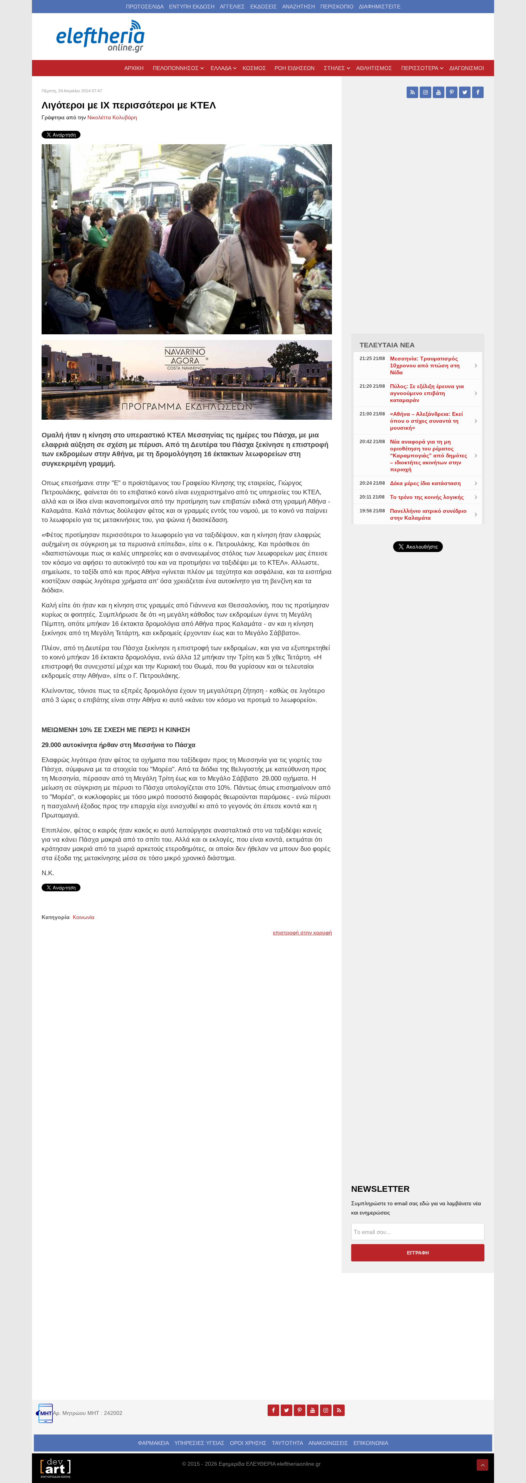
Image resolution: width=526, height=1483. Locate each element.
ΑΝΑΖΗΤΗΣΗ (298, 6)
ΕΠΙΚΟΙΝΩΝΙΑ (370, 1443)
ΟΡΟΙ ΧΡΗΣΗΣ (248, 1443)
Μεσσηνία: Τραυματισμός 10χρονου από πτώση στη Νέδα (425, 365)
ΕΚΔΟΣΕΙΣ (263, 6)
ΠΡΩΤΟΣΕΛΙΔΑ (145, 6)
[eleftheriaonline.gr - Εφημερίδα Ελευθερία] (101, 36)
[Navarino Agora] (187, 379)
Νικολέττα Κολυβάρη (112, 117)
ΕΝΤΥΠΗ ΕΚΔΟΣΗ (191, 6)
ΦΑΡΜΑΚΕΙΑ (153, 1443)
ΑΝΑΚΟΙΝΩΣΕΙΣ (328, 1443)
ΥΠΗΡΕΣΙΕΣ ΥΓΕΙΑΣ (199, 1443)
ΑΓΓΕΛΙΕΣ (232, 6)
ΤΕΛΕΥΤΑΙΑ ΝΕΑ (387, 345)
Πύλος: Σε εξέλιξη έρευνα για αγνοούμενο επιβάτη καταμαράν (427, 393)
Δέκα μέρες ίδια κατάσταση (425, 483)
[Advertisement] (417, 741)
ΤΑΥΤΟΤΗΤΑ (287, 1443)
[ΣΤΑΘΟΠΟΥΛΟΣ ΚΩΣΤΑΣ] (55, 1468)
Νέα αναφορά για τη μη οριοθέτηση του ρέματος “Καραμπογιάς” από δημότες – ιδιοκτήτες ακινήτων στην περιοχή (428, 455)
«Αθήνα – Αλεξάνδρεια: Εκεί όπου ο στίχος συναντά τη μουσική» (426, 421)
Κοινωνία (83, 917)
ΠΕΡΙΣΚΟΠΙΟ (336, 6)
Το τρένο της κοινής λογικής (427, 497)
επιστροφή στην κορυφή (302, 932)
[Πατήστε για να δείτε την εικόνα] (187, 239)
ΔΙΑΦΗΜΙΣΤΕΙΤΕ (379, 6)
